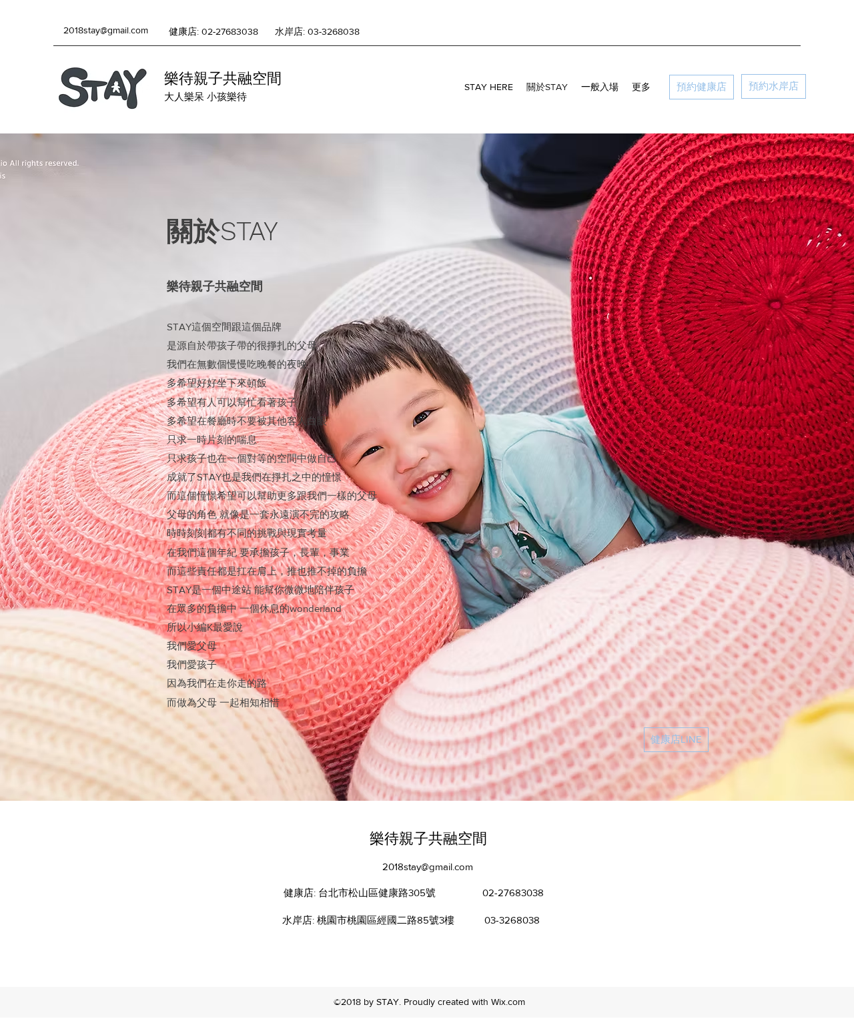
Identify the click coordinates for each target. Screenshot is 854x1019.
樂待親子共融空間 (223, 78)
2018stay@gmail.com (105, 30)
